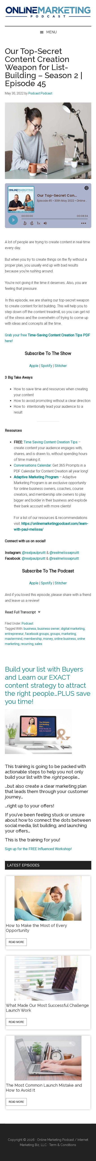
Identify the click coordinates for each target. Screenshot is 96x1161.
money (48, 638)
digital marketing (73, 628)
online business (65, 638)
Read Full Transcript (20, 612)
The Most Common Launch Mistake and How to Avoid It (44, 1088)
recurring (27, 644)
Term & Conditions (62, 1145)
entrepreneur (14, 634)
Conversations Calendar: (33, 465)
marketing (68, 634)
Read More (16, 942)
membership (33, 638)
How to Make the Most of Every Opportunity (36, 928)
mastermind (13, 638)
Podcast (27, 623)
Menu (51, 32)
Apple (33, 366)
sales (38, 644)
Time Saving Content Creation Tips (50, 442)
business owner (49, 628)
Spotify (46, 366)
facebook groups (37, 634)
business (30, 628)
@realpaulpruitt (34, 553)
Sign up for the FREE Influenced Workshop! (38, 849)
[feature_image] (48, 898)
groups (55, 634)
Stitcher (61, 366)
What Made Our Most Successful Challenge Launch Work (47, 1008)
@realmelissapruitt (64, 553)
